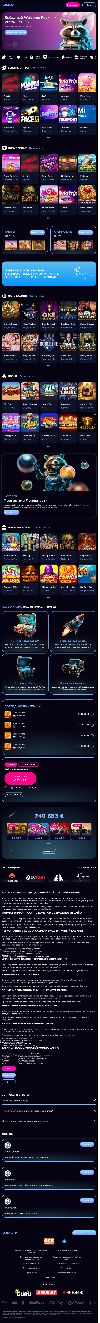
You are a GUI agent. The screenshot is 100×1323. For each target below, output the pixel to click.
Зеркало (9, 1082)
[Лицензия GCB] (49, 1241)
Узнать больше (11, 512)
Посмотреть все (39, 68)
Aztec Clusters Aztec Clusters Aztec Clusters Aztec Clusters (38, 712)
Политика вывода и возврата (67, 1250)
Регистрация (72, 5)
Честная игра (67, 1268)
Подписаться (84, 274)
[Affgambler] (72, 1292)
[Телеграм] (64, 1241)
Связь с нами (49, 1277)
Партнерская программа (84, 1233)
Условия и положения (67, 1273)
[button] (48, 137)
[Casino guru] (23, 1292)
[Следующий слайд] (14, 45)
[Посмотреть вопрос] (95, 1100)
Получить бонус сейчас (16, 32)
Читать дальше (14, 795)
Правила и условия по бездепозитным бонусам (31, 1251)
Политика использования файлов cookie (67, 1258)
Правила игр (31, 1273)
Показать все (49, 851)
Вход (89, 5)
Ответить (87, 1144)
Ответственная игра (31, 1268)
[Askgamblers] (46, 1292)
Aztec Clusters (19, 723)
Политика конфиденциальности (67, 1264)
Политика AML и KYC (31, 1264)
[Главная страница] (9, 5)
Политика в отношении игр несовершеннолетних (31, 1258)
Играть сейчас (37, 232)
